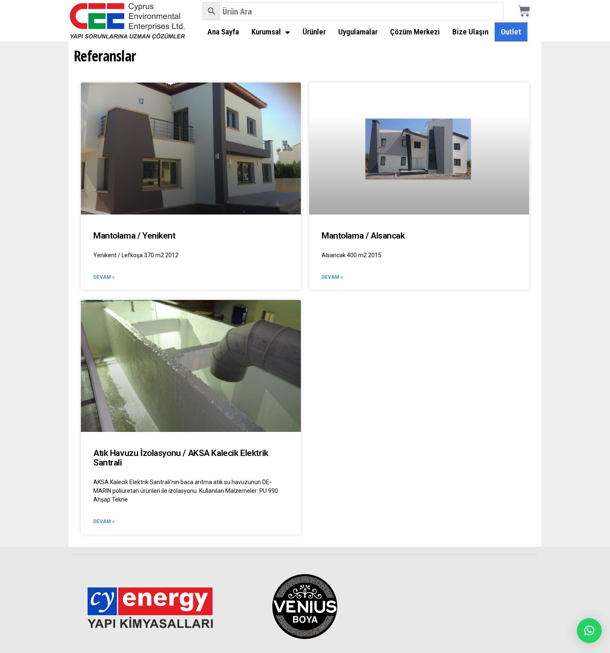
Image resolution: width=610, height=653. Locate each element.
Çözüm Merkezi (415, 32)
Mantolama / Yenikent (134, 236)
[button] (589, 630)
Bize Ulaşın (470, 32)
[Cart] (524, 11)
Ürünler (314, 32)
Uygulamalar (358, 32)
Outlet (511, 32)
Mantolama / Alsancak (363, 236)
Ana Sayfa (223, 32)
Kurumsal (266, 32)
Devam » (104, 277)
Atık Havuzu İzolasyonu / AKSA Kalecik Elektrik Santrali (180, 458)
